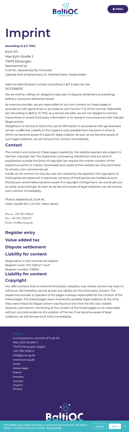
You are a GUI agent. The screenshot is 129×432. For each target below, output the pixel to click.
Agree (115, 426)
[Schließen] (125, 426)
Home (16, 363)
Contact (18, 381)
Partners (18, 376)
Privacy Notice (54, 427)
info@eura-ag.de (23, 222)
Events (17, 372)
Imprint (18, 385)
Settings (99, 426)
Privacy (18, 389)
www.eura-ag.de (24, 359)
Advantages (21, 368)
